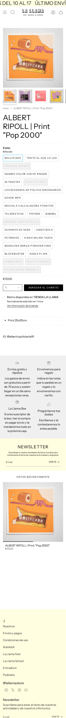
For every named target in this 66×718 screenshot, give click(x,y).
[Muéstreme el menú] (4, 12)
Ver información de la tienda (22, 305)
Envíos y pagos (12, 633)
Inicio (6, 108)
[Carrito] (61, 12)
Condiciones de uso (15, 640)
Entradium (10, 668)
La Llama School (13, 661)
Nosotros (9, 626)
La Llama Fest (12, 654)
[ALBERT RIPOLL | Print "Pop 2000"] (33, 512)
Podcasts (9, 675)
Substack (9, 647)
